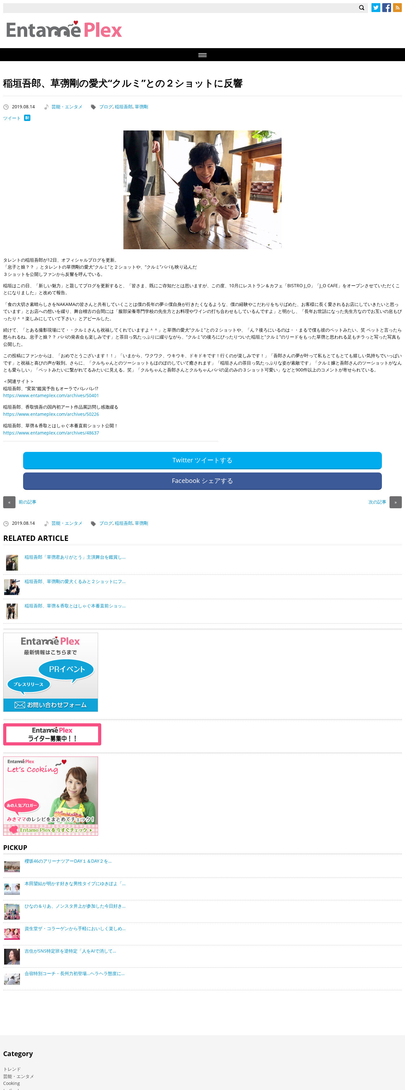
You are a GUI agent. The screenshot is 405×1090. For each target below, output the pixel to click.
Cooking (11, 1083)
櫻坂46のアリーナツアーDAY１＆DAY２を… (68, 861)
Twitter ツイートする (202, 460)
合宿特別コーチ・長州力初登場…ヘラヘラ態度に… (75, 973)
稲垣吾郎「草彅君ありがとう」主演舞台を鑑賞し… (75, 557)
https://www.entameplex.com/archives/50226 (51, 414)
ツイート (12, 118)
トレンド (12, 1069)
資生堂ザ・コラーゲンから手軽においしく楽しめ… (75, 928)
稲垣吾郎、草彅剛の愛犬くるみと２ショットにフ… (75, 581)
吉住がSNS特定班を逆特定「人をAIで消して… (70, 951)
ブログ (106, 107)
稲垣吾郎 (124, 107)
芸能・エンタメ (67, 107)
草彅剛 (141, 107)
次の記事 (383, 502)
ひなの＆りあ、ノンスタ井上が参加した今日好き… (75, 906)
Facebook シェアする (202, 480)
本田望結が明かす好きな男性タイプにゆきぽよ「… (75, 883)
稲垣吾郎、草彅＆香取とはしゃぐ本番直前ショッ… (75, 606)
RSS (397, 7)
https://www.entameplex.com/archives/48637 (51, 433)
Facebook (386, 7)
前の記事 (22, 502)
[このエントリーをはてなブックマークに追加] (27, 119)
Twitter (375, 7)
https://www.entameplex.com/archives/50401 (51, 395)
